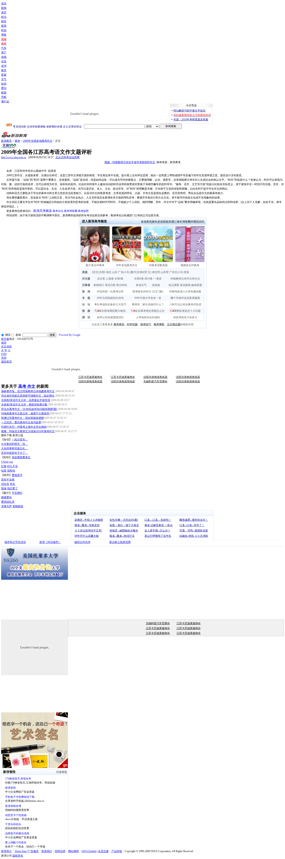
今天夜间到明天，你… (14, 444)
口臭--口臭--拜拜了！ (191, 525)
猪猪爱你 (6, 497)
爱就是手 (17, 475)
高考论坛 (58, 211)
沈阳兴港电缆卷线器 (155, 377)
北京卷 (101, 278)
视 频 (86, 310)
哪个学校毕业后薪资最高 (185, 298)
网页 (8, 334)
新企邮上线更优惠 (120, 542)
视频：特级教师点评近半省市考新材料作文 (129, 162)
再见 (12, 484)
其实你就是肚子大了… (14, 452)
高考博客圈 (70, 211)
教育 (3, 70)
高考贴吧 (83, 211)
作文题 (86, 278)
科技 (3, 30)
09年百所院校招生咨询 (110, 298)
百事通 (86, 285)
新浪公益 (17, 435)
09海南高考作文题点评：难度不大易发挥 (25, 413)
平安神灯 (17, 492)
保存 (3, 342)
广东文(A (174, 272)
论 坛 (86, 304)
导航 (3, 97)
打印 (3, 354)
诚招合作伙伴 (82, 542)
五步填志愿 (173, 324)
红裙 (3, 466)
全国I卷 (118, 278)
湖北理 (156, 272)
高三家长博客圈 (181, 221)
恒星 (3, 470)
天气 (3, 79)
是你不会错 (7, 479)
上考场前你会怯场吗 (148, 317)
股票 (3, 25)
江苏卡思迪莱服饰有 (90, 377)
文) (149, 272)
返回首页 (6, 361)
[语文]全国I (98, 272)
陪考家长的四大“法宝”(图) (147, 291)
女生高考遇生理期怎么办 (150, 310)
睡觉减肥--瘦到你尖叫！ (193, 519)
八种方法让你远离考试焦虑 (185, 304)
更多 (186, 272)
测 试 (86, 317)
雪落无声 (6, 506)
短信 (3, 83)
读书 (3, 65)
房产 (3, 52)
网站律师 (73, 851)
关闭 (3, 357)
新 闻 (86, 291)
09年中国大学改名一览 (147, 298)
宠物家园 (17, 506)
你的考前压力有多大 (185, 317)
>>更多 (157, 278)
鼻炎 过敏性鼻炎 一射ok (159, 525)
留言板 (5, 338)
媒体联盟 (196, 285)
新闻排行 (99, 285)
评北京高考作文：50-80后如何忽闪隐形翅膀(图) (29, 409)
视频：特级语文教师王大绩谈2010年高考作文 (28, 431)
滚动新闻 (185, 285)
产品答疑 (116, 851)
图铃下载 (6, 435)
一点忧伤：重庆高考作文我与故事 (21, 422)
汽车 (3, 48)
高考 (17, 140)
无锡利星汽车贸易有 (155, 381)
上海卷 (110, 278)
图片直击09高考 (95, 265)
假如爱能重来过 (21, 457)
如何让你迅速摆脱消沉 (110, 317)
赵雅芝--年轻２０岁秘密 (89, 519)
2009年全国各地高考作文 (37, 140)
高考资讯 (119, 324)
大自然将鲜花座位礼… (14, 448)
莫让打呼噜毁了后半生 (158, 535)
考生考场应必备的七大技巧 (110, 304)
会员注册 (103, 851)
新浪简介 (6, 851)
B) (128, 272)
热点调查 (174, 285)
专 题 (86, 298)
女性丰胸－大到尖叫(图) (124, 519)
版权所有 (17, 855)
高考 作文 (26, 386)
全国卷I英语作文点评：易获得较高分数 (24, 404)
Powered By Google (69, 334)
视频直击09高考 (190, 265)
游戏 (3, 57)
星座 (3, 74)
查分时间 (121, 285)
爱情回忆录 (7, 501)
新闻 (3, 8)
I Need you (7, 461)
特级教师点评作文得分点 (185, 278)
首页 (3, 3)
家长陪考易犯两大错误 (112, 310)
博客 (3, 34)
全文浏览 (6, 346)
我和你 (11, 470)
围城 (3, 488)
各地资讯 (146, 221)
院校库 (167, 221)
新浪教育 (6, 140)
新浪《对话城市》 (50, 542)
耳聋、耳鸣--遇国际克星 (193, 530)
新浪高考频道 (42, 211)
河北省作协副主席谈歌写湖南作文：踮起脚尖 (28, 395)
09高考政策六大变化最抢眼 (185, 291)
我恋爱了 (12, 488)
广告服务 (33, 851)
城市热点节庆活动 (15, 542)
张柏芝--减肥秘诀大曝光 (124, 530)
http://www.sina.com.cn (13, 157)
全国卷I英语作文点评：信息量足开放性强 (25, 400)
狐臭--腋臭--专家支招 (87, 525)
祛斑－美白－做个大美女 (124, 525)
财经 (3, 21)
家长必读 (157, 221)
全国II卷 (139, 278)
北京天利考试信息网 (67, 157)
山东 (114, 272)
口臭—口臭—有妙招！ (158, 519)
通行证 (5, 101)
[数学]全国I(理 (138, 272)
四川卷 (149, 278)
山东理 (165, 272)
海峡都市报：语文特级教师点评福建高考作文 (28, 391)
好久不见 (12, 466)
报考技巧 (145, 324)
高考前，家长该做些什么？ (148, 304)
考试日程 (110, 285)
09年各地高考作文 (126, 265)
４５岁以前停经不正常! (88, 530)
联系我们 (46, 851)
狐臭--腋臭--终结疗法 (122, 535)
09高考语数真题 (158, 265)
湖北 (108, 272)
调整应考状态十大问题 (187, 310)
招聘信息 (60, 851)
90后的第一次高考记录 (110, 291)
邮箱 (3, 92)
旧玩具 (5, 484)
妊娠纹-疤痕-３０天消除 (193, 535)
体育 (3, 12)
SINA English (88, 851)
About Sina (20, 851)
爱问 (3, 88)
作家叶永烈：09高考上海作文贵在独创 (24, 426)
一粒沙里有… (20, 439)
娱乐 (3, 16)
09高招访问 (197, 221)
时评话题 (132, 324)
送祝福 (156, 285)
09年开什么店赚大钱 (87, 535)
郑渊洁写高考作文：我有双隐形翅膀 (22, 417)
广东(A (122, 272)
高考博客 (159, 324)
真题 (85, 272)
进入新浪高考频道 (94, 221)
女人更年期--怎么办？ (157, 530)
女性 (3, 61)
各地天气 (141, 285)
